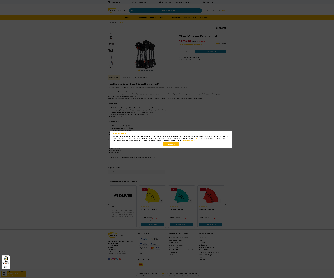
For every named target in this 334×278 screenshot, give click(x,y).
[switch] (6, 267)
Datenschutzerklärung (188, 140)
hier (197, 138)
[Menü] (9, 256)
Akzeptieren (171, 144)
